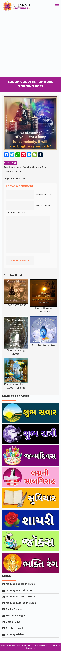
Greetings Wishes (16, 628)
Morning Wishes (15, 635)
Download (8, 162)
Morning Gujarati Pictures (21, 603)
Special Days (13, 622)
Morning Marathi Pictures (21, 597)
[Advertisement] (30, 44)
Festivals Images (16, 616)
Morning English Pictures (20, 584)
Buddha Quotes (32, 167)
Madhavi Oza (18, 179)
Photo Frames (14, 609)
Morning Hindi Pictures (19, 591)
